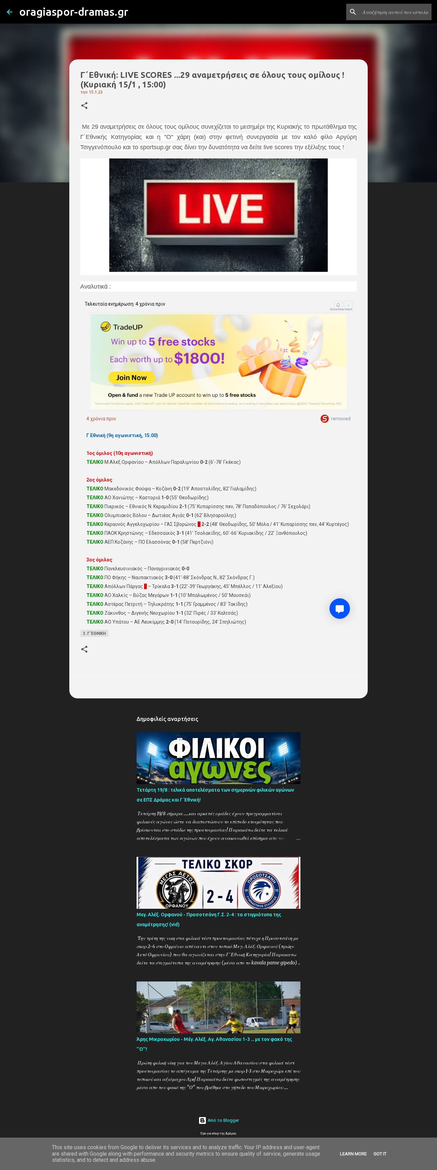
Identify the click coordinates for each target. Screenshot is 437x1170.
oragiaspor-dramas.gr (73, 11)
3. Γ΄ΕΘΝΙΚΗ (94, 633)
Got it (379, 1153)
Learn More (353, 1153)
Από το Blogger (223, 1120)
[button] (84, 106)
